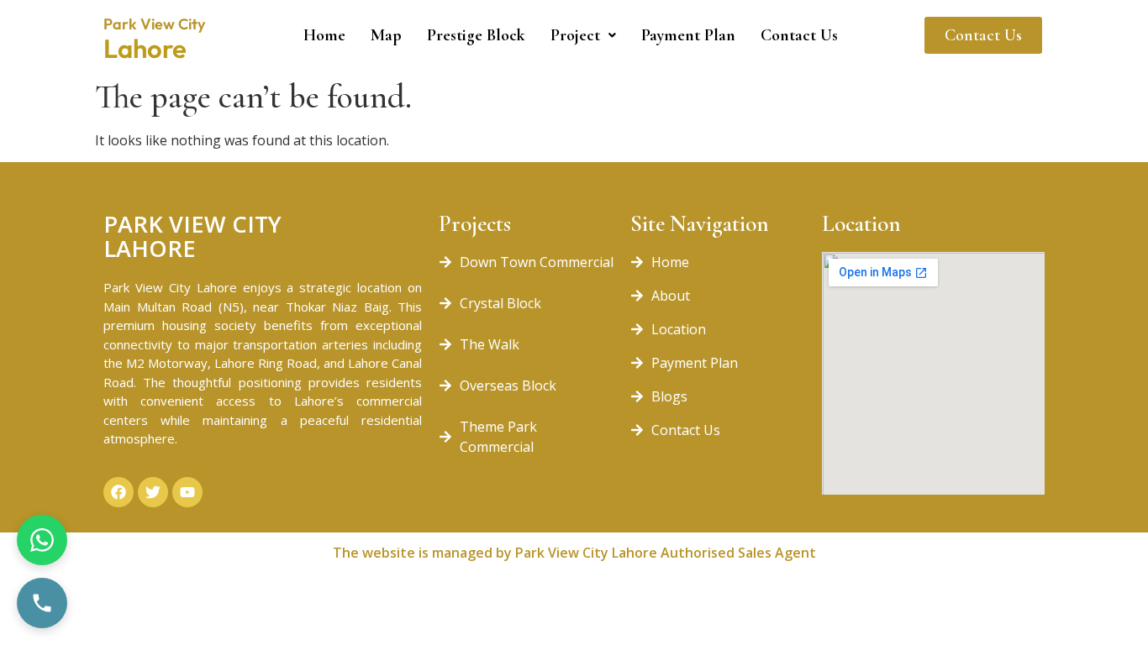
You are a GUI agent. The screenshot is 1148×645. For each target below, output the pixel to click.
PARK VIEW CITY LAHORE (192, 236)
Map (386, 35)
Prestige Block (476, 35)
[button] (583, 35)
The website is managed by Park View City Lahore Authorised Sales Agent (574, 552)
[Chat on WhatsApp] (42, 540)
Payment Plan (688, 35)
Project (575, 35)
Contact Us (799, 35)
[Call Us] (42, 603)
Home (324, 35)
